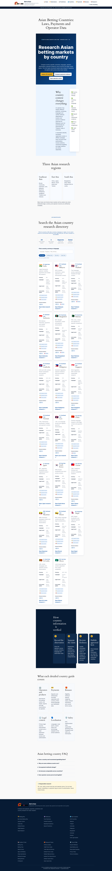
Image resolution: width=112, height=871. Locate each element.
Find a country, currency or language (49, 248)
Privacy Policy (73, 851)
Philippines (72, 828)
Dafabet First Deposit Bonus (50, 856)
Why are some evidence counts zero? (49, 763)
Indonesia (72, 833)
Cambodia (72, 826)
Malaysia (72, 821)
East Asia (57, 255)
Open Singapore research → (75, 408)
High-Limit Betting (21, 851)
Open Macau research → (58, 601)
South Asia (63, 255)
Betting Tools (20, 847)
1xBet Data (20, 823)
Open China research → (74, 456)
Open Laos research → (60, 456)
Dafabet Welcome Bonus (49, 854)
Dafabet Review (21, 826)
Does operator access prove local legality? (50, 775)
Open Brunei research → (58, 552)
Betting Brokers (21, 858)
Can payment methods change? (47, 767)
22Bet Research (21, 828)
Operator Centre (21, 821)
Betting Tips (20, 844)
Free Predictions (47, 819)
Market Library (21, 849)
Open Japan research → (45, 504)
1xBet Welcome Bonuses (49, 849)
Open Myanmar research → (43, 552)
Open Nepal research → (74, 552)
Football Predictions (48, 821)
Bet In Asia (27, 1)
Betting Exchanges (22, 856)
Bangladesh (72, 830)
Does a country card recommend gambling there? (52, 759)
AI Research (20, 860)
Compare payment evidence (63, 74)
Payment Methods (74, 844)
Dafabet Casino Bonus (48, 858)
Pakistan (72, 835)
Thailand (72, 823)
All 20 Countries (73, 819)
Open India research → (44, 307)
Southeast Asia (50, 255)
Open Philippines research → (59, 408)
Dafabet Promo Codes (48, 851)
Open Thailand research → (75, 307)
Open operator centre (56, 78)
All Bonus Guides (47, 844)
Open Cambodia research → (43, 408)
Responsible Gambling (74, 849)
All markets (42, 255)
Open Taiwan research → (74, 504)
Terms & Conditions (74, 854)
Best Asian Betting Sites (23, 819)
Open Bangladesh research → (60, 356)
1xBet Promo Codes (48, 847)
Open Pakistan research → (75, 356)
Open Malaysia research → (59, 307)
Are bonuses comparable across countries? (51, 771)
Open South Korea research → (60, 504)
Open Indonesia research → (43, 356)
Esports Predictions (48, 826)
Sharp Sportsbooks (22, 854)
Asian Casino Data (48, 860)
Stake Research (21, 830)
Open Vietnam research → (43, 456)
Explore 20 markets (47, 74)
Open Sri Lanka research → (43, 601)
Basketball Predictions (48, 823)
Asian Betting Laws (74, 847)
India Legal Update (74, 837)
